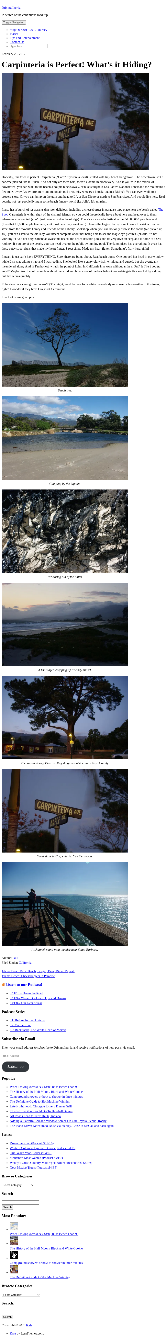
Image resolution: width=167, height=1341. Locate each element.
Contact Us (17, 42)
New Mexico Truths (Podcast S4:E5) (33, 1167)
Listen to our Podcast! (23, 984)
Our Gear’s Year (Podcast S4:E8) (31, 1153)
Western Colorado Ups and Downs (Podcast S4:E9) (43, 1148)
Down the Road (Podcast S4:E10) (32, 1143)
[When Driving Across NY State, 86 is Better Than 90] (14, 1229)
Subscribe (15, 1067)
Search (7, 1207)
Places (14, 34)
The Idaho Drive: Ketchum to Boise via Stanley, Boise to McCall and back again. (62, 1126)
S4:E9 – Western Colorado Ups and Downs (38, 998)
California (25, 962)
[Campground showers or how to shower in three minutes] (14, 1258)
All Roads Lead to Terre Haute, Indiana (35, 1116)
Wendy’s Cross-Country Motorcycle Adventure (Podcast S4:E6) (51, 1162)
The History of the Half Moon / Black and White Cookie (46, 1091)
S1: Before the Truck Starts (27, 1020)
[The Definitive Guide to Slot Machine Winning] (14, 1272)
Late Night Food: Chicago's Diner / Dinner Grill (41, 1106)
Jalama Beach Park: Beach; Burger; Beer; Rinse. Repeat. (38, 971)
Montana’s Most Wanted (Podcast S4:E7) (36, 1158)
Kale (29, 1325)
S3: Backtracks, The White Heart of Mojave (38, 1030)
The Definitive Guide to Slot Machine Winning (40, 1101)
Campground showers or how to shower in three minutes (46, 1096)
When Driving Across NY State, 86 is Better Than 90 (44, 1087)
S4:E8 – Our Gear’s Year (26, 1003)
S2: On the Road (20, 1025)
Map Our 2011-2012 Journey (28, 29)
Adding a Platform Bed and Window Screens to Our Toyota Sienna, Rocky (58, 1121)
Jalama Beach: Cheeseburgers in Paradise (28, 976)
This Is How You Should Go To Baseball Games (41, 1111)
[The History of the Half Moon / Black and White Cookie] (14, 1243)
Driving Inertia (11, 7)
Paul (15, 957)
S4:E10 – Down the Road (26, 993)
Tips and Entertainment (25, 38)
